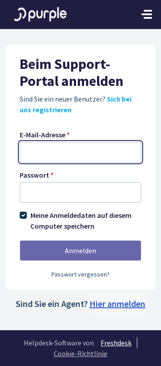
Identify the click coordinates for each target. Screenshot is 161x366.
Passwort (37, 174)
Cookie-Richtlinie (80, 353)
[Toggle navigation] (147, 14)
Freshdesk (116, 342)
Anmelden (80, 250)
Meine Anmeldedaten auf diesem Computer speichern (80, 220)
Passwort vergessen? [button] (80, 274)
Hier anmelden (117, 303)
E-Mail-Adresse (45, 134)
